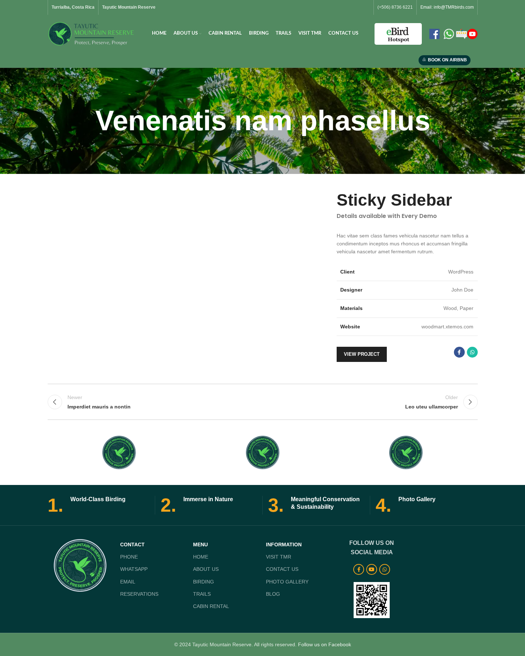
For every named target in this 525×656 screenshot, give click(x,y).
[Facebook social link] (459, 352)
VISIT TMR (278, 557)
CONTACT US (282, 569)
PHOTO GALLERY (287, 582)
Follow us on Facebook (324, 644)
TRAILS (202, 594)
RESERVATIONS (139, 594)
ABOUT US (206, 569)
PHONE (129, 557)
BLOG (273, 594)
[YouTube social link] (371, 569)
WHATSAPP (134, 569)
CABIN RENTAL (211, 606)
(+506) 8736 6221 (395, 7)
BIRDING (203, 582)
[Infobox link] (98, 505)
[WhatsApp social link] (472, 352)
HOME (200, 557)
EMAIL (127, 582)
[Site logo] (92, 33)
